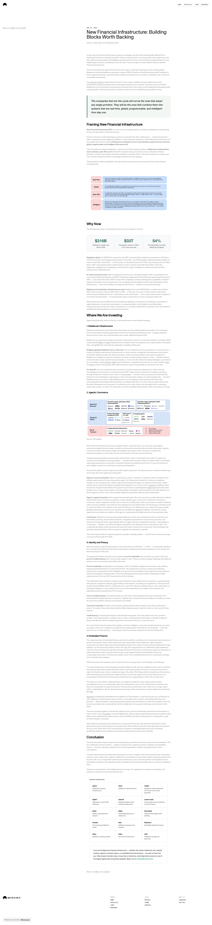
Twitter (12, 28)
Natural (138, 510)
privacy (148, 900)
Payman (152, 485)
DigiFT (114, 362)
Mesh (100, 342)
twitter (182, 902)
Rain (108, 342)
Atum (92, 365)
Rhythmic (90, 697)
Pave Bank (106, 714)
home (112, 900)
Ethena (108, 362)
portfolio (188, 4)
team (196, 4)
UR (114, 583)
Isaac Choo (97, 43)
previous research (97, 82)
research (204, 4)
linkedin (182, 900)
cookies (148, 905)
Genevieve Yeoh (112, 43)
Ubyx (167, 362)
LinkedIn (22, 28)
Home (179, 4)
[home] (11, 4)
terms (147, 902)
